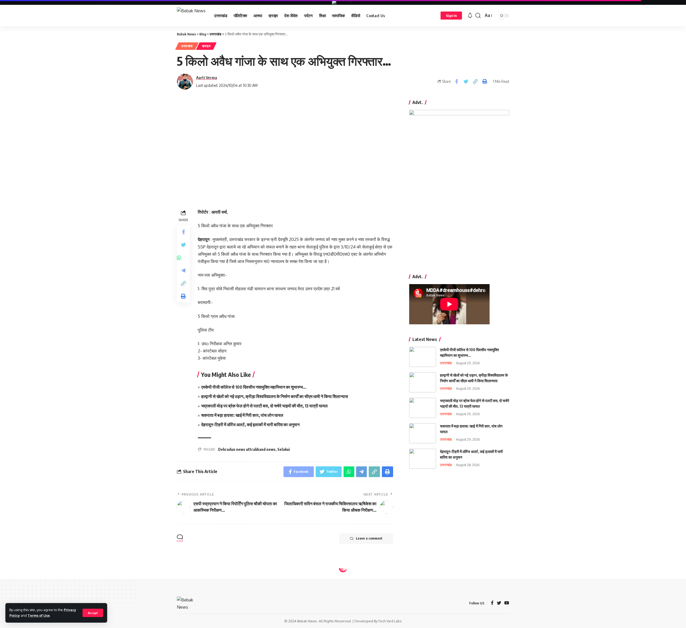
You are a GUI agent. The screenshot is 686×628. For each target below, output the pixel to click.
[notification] (470, 15)
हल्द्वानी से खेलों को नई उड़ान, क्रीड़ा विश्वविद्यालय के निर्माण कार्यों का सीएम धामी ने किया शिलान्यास (274, 396)
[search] (478, 15)
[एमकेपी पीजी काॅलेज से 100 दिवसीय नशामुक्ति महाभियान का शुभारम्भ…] (422, 357)
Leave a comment (369, 538)
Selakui (283, 449)
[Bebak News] (191, 15)
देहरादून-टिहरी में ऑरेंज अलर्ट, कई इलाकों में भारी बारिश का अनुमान (250, 424)
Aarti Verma (206, 77)
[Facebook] (492, 603)
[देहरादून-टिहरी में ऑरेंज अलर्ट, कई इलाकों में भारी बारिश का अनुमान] (422, 459)
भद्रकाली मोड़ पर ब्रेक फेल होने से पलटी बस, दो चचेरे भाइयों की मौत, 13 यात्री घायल (264, 405)
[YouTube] (506, 603)
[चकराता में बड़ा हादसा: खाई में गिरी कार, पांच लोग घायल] (422, 433)
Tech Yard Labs (390, 621)
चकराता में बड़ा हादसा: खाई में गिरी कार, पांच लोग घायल (242, 415)
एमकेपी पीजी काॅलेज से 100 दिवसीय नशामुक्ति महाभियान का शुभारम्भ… (253, 387)
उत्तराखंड (187, 46)
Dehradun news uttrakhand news (246, 449)
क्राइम (206, 46)
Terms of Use (39, 615)
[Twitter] (499, 603)
